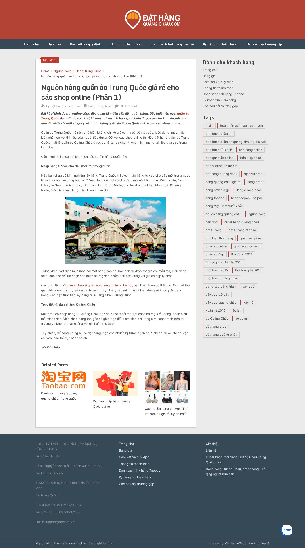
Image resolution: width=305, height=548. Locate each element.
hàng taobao (215, 198)
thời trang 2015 (217, 270)
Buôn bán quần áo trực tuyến (241, 125)
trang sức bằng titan (221, 286)
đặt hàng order (217, 326)
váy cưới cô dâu (217, 294)
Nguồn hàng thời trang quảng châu (61, 543)
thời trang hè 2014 (248, 270)
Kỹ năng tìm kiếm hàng (220, 44)
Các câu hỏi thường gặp (264, 44)
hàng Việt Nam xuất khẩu (224, 206)
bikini (209, 125)
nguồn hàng (257, 214)
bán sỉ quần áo (251, 158)
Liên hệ (211, 450)
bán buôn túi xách (219, 150)
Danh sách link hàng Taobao (172, 44)
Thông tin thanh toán (126, 44)
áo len (236, 310)
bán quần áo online (219, 158)
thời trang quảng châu (222, 278)
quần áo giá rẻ (250, 238)
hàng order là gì (217, 190)
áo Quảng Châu (217, 318)
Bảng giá (54, 44)
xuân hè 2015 (216, 310)
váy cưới (248, 286)
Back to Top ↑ (259, 543)
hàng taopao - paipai (246, 198)
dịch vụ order (253, 174)
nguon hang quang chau (223, 214)
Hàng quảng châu (249, 190)
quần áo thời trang (247, 246)
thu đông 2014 (242, 254)
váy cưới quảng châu (221, 302)
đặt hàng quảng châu (221, 334)
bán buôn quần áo (219, 133)
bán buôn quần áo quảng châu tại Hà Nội (236, 142)
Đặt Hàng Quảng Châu (65, 106)
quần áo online (216, 246)
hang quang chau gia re (223, 182)
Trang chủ (31, 44)
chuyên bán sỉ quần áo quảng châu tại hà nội (99, 285)
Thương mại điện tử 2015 (224, 262)
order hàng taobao (242, 230)
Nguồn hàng (63, 71)
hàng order (255, 182)
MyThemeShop (235, 543)
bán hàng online (250, 150)
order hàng (214, 230)
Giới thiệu (212, 444)
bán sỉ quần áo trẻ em (221, 166)
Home (45, 71)
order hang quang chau (241, 222)
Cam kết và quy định (85, 44)
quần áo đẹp (215, 254)
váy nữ (248, 302)
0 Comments (130, 106)
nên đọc (211, 222)
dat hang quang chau (221, 174)
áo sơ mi (241, 318)
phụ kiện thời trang (219, 238)
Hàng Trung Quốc (89, 71)
